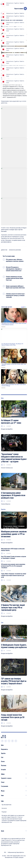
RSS (5, 852)
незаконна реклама (15, 250)
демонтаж (4, 250)
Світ (2, 622)
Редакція (4, 812)
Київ (2, 398)
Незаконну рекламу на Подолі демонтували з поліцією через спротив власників (13, 229)
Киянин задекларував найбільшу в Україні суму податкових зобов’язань (15, 287)
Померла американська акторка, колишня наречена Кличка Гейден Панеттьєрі (14, 278)
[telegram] (2, 741)
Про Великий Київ (6, 805)
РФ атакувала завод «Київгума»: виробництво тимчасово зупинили (14, 260)
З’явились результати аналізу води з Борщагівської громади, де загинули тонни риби (15, 295)
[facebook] (5, 741)
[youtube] (16, 741)
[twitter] (9, 741)
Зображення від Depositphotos (16, 852)
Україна (3, 509)
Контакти (4, 808)
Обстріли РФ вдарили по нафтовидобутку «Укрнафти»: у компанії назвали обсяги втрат (14, 268)
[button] (15, 745)
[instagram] (12, 741)
